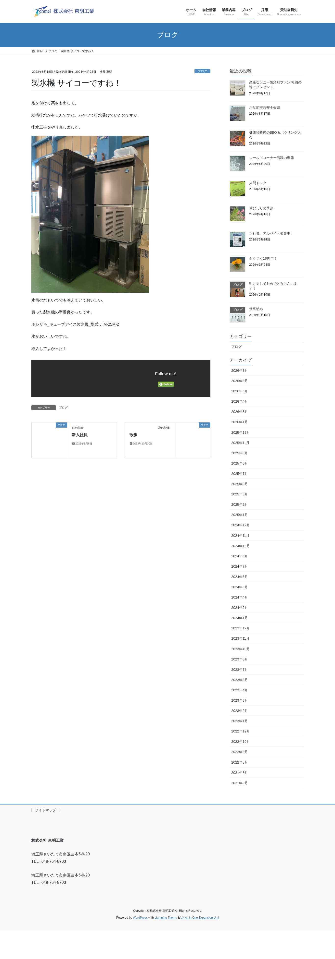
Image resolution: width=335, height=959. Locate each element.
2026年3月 (239, 412)
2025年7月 (239, 474)
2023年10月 (240, 649)
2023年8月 (239, 659)
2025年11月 (240, 443)
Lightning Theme (166, 917)
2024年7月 (239, 566)
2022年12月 (240, 731)
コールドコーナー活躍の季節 (271, 158)
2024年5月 (239, 587)
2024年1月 (239, 618)
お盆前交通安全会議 (264, 107)
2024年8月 (239, 556)
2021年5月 (239, 783)
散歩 (133, 435)
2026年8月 (239, 370)
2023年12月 (240, 628)
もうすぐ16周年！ (263, 258)
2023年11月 (240, 638)
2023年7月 (239, 669)
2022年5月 (239, 762)
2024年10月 (240, 546)
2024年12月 (240, 525)
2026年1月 (239, 422)
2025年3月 (239, 494)
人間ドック (257, 183)
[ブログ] (49, 433)
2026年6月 (239, 381)
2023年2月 (239, 711)
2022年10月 (240, 741)
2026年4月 (239, 401)
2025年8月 (239, 463)
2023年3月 (239, 700)
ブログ (202, 71)
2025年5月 (239, 484)
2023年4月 (239, 690)
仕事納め (256, 309)
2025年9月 (239, 453)
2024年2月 (239, 608)
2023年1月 (239, 721)
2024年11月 (240, 536)
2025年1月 (239, 515)
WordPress (140, 917)
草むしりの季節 (261, 208)
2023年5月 (239, 680)
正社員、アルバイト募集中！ (271, 233)
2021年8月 (239, 773)
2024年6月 (239, 577)
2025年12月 (240, 432)
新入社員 (80, 435)
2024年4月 (239, 597)
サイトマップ (45, 810)
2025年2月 (239, 504)
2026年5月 (239, 391)
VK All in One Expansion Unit (199, 917)
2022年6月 (239, 752)
